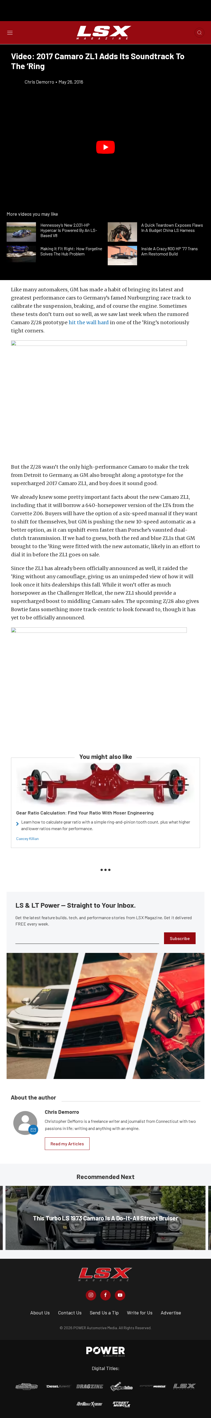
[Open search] (199, 33)
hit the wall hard (89, 322)
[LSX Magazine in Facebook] (105, 1295)
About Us (40, 1312)
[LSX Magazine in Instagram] (91, 1295)
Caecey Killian (27, 838)
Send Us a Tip (104, 1312)
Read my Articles (67, 1143)
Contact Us (70, 1312)
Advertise (171, 1312)
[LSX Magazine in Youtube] (120, 1295)
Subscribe (180, 938)
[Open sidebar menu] (10, 32)
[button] (105, 147)
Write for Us (139, 1312)
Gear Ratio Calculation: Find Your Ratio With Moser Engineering (85, 813)
